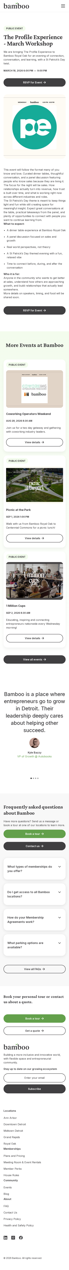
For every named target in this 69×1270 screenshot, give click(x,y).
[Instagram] (13, 1238)
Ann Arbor (10, 1117)
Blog (6, 1193)
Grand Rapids (12, 1137)
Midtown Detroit (13, 1130)
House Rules (11, 1175)
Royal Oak (10, 1143)
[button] (62, 6)
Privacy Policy (12, 1219)
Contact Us (10, 1212)
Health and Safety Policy (19, 1225)
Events (8, 1187)
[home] (16, 6)
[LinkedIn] (5, 1238)
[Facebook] (21, 1238)
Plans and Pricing (14, 1155)
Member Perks (13, 1168)
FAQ (6, 1206)
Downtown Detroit (15, 1124)
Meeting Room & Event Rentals (22, 1162)
